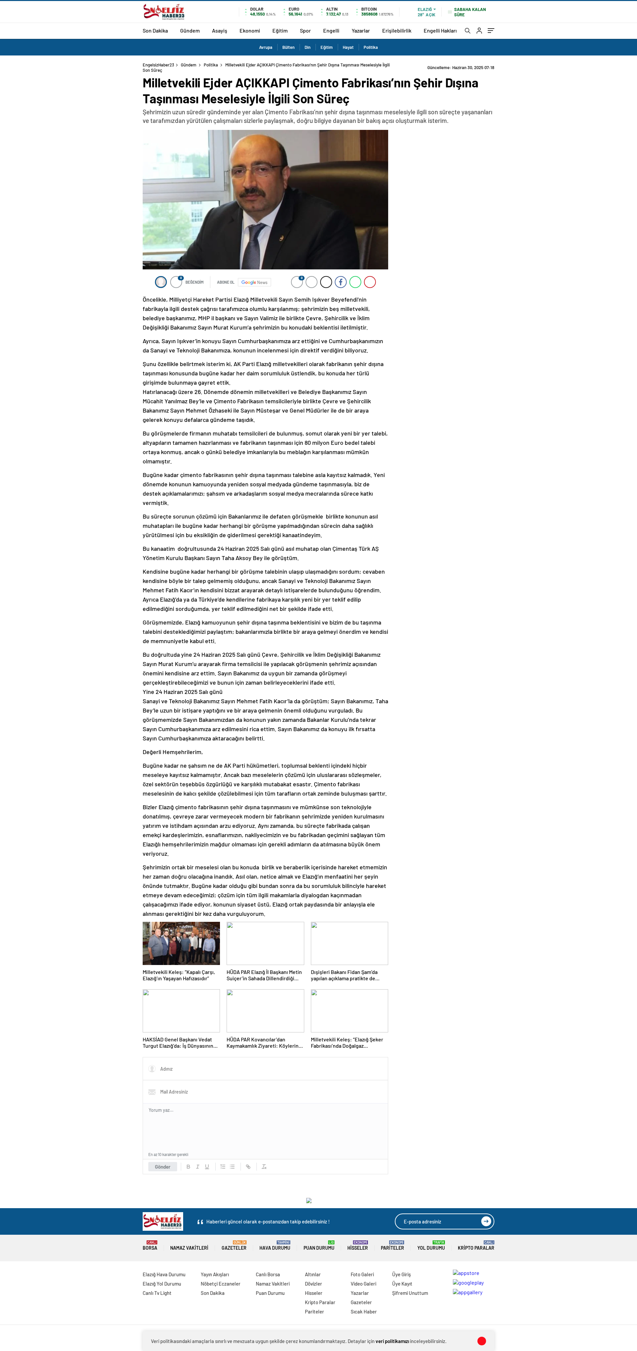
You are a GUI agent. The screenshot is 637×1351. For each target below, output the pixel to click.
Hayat (348, 47)
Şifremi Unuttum (410, 1293)
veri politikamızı (392, 1341)
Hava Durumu (274, 1245)
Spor (305, 30)
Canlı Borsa (268, 1274)
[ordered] (223, 1167)
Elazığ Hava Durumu (164, 1274)
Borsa (150, 1245)
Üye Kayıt (402, 1284)
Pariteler (392, 1245)
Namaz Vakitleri (189, 1248)
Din (308, 47)
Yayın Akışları (215, 1274)
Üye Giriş (401, 1274)
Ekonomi (250, 30)
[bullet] (232, 1167)
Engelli (331, 30)
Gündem (190, 30)
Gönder (163, 1167)
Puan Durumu (319, 1245)
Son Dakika (155, 30)
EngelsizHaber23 (158, 64)
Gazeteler (234, 1245)
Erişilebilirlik (396, 30)
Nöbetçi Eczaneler (221, 1284)
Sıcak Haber (364, 1311)
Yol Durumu (431, 1245)
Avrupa (265, 47)
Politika (371, 47)
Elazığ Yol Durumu (162, 1284)
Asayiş (219, 30)
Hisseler (357, 1245)
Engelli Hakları (440, 30)
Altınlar (313, 1274)
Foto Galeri (362, 1274)
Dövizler (313, 1284)
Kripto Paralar (476, 1245)
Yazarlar (361, 30)
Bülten (288, 47)
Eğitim (280, 30)
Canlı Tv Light (157, 1293)
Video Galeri (363, 1284)
